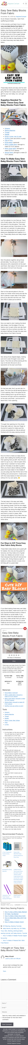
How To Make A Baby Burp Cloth (15, 916)
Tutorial (24, 933)
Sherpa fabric (9, 152)
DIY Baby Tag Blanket (12, 914)
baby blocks (7, 928)
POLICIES (18, 1039)
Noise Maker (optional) (11, 692)
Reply (4, 971)
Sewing (10, 931)
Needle (7, 134)
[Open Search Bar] (23, 3)
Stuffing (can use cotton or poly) (14, 706)
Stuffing (7, 138)
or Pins (7, 724)
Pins (11, 140)
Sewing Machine (10, 130)
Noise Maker (9, 142)
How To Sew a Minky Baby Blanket (16, 912)
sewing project (18, 931)
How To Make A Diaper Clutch (14, 922)
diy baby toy (15, 928)
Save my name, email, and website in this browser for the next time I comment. (14, 1017)
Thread (7, 132)
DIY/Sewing (6, 926)
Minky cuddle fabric (11, 144)
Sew (6, 931)
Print (14, 661)
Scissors (7, 128)
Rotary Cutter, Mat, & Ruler (12, 720)
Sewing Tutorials (16, 926)
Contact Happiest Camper (14, 1041)
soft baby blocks (16, 933)
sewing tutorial (5, 933)
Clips (6, 140)
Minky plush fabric (10, 148)
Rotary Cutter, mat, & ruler (13, 136)
